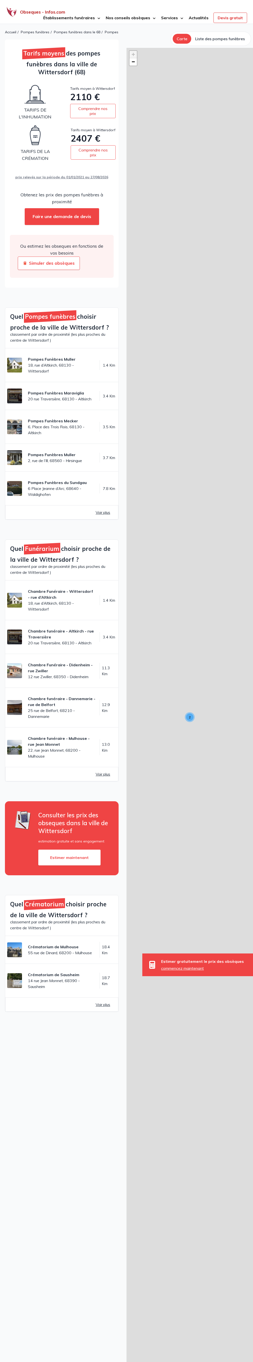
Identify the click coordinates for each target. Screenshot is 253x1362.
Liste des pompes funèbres (220, 38)
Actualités (199, 17)
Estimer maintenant (69, 857)
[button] (190, 717)
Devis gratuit (230, 17)
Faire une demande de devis (62, 216)
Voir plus (103, 512)
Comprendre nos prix (92, 111)
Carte (182, 38)
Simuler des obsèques (52, 263)
